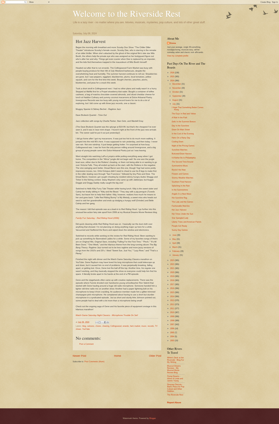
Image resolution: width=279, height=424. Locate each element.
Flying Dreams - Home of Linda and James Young (175, 378)
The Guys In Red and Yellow (184, 114)
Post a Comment (86, 344)
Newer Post (79, 355)
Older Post (155, 355)
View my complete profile (177, 56)
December (176, 84)
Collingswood (115, 326)
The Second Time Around (182, 162)
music (143, 326)
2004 (172, 336)
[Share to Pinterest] (107, 322)
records (151, 326)
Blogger (152, 418)
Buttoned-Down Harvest (182, 154)
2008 (172, 320)
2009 (172, 316)
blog (84, 326)
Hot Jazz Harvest (179, 210)
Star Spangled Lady (180, 218)
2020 (172, 272)
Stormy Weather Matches (182, 178)
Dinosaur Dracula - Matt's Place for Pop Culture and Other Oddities (175, 387)
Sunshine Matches (179, 150)
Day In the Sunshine (180, 126)
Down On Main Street (181, 130)
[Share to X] (102, 322)
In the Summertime (180, 190)
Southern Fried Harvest (181, 182)
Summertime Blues (180, 166)
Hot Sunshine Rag (179, 198)
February (176, 251)
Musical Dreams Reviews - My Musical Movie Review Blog (174, 369)
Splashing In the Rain (181, 186)
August (175, 100)
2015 (172, 292)
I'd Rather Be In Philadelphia (184, 158)
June (174, 235)
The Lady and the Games (182, 202)
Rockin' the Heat (179, 170)
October (176, 92)
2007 (172, 324)
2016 (172, 288)
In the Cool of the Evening (183, 134)
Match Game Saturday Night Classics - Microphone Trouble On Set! (107, 315)
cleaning (105, 326)
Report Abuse (174, 402)
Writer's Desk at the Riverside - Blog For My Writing (175, 360)
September (177, 96)
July (174, 104)
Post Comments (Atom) (94, 361)
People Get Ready (179, 226)
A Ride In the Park (179, 117)
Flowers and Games (180, 174)
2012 (172, 304)
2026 (172, 73)
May (174, 239)
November (176, 88)
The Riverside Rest (175, 395)
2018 (172, 280)
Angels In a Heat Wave (181, 194)
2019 (172, 276)
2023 (172, 260)
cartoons (90, 326)
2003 (172, 340)
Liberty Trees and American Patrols (186, 222)
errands (126, 326)
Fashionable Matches (181, 206)
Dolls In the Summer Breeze (184, 122)
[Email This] (96, 322)
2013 (172, 300)
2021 (172, 268)
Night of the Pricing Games (183, 146)
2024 (172, 80)
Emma (173, 43)
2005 (172, 332)
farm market (135, 326)
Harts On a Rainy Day (181, 138)
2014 (172, 296)
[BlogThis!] (99, 322)
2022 (172, 264)
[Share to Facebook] (105, 322)
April (174, 243)
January (176, 255)
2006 (172, 328)
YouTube (86, 329)
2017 (172, 284)
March (175, 247)
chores (98, 326)
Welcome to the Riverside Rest (127, 13)
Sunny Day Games (180, 230)
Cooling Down (177, 142)
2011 (172, 308)
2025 (172, 76)
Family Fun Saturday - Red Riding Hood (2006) (97, 218)
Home (117, 355)
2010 (172, 312)
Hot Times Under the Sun (182, 214)
